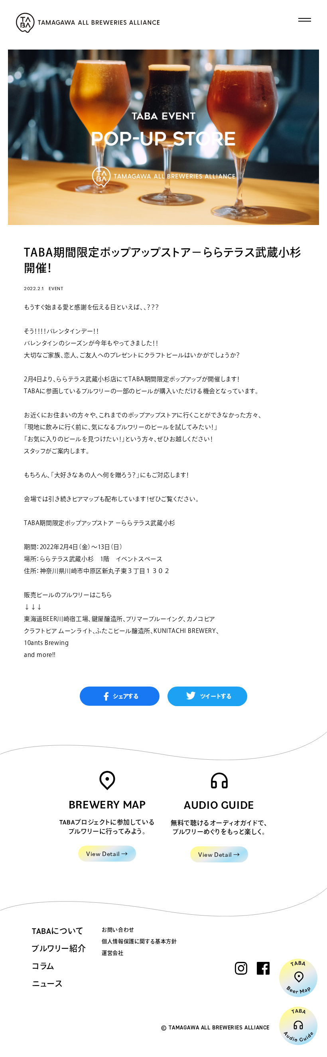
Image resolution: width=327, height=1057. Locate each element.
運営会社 (112, 953)
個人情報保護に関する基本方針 (139, 941)
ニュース (47, 984)
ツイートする (215, 696)
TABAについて (57, 931)
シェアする (125, 696)
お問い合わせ (118, 929)
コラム (43, 966)
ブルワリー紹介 (59, 949)
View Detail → (107, 854)
